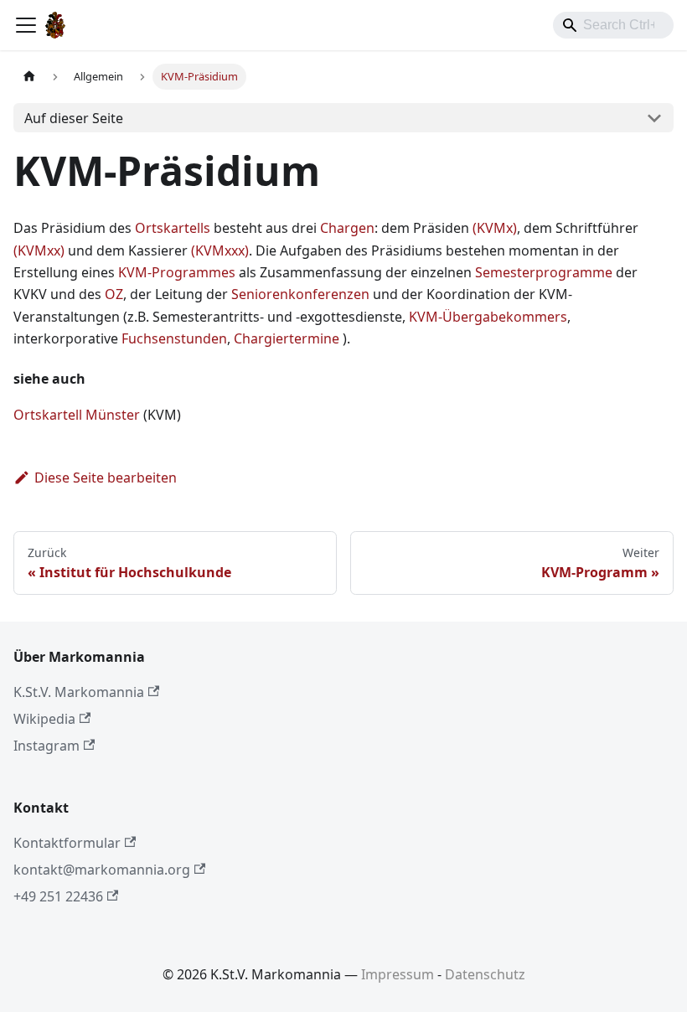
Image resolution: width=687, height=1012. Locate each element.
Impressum (397, 974)
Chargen (347, 228)
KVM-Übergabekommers (488, 316)
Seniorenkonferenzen (300, 294)
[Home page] (29, 77)
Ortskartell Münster (76, 414)
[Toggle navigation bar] (26, 25)
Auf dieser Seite (73, 118)
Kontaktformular (67, 843)
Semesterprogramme (543, 272)
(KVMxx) (39, 250)
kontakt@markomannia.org (101, 869)
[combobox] (613, 25)
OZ (114, 294)
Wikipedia (44, 719)
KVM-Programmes (176, 272)
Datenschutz (485, 974)
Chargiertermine (286, 338)
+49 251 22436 (58, 896)
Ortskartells (172, 228)
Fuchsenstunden (174, 338)
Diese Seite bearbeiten (105, 477)
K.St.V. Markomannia (78, 692)
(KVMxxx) (220, 250)
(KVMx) (495, 228)
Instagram (46, 745)
